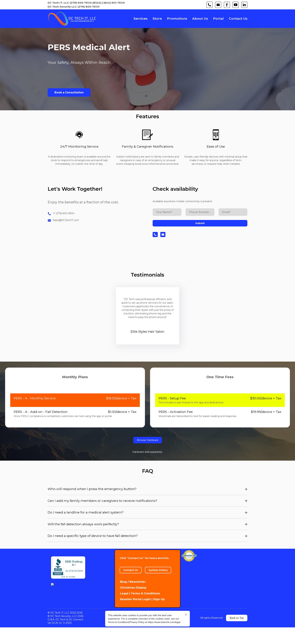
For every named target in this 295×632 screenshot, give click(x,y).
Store (157, 19)
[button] (209, 5)
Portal (218, 19)
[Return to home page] (72, 18)
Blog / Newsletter (133, 581)
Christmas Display (133, 587)
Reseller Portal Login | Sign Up (142, 599)
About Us (200, 19)
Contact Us (238, 19)
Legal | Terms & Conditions (140, 593)
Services (141, 19)
